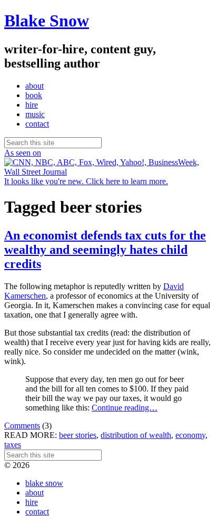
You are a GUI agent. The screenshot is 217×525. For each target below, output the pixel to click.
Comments (22, 425)
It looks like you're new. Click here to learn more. (86, 181)
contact (37, 123)
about (34, 85)
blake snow (44, 483)
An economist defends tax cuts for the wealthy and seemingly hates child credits (105, 249)
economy (190, 435)
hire (31, 104)
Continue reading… (124, 407)
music (35, 114)
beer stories (77, 435)
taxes (12, 444)
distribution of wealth (136, 435)
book (33, 95)
